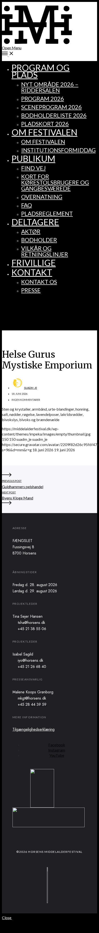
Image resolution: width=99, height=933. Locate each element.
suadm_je (30, 387)
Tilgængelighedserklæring (33, 729)
